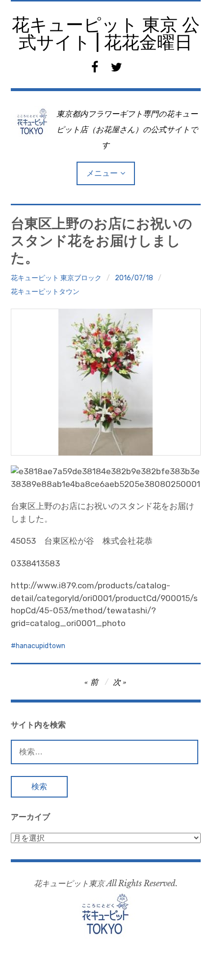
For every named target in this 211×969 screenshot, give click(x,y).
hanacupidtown (40, 646)
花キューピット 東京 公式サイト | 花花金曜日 (106, 33)
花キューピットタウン (45, 292)
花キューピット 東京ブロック (56, 278)
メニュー (102, 173)
